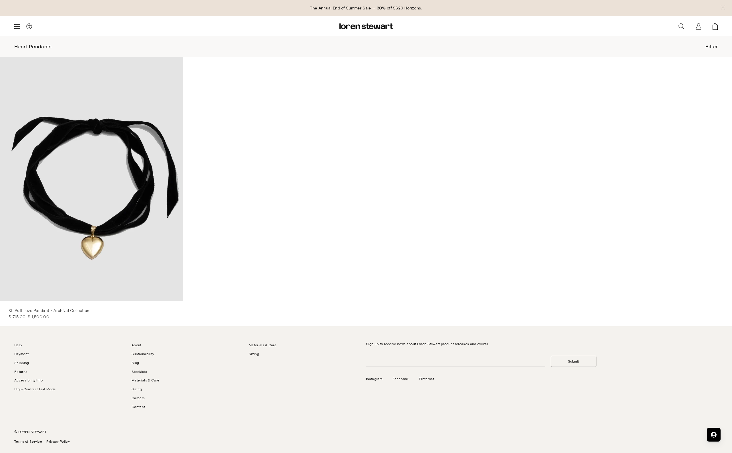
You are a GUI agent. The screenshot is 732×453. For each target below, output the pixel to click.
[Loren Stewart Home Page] (366, 26)
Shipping (21, 363)
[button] (723, 8)
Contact (138, 407)
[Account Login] (698, 26)
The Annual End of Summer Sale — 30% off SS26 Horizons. (366, 7)
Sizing (137, 389)
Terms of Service (28, 441)
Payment (21, 354)
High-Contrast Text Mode (34, 389)
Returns (20, 371)
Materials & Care (145, 380)
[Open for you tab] (714, 435)
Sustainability (143, 354)
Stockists (139, 371)
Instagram (374, 379)
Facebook (401, 379)
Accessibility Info (28, 380)
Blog (135, 363)
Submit (573, 361)
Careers (138, 398)
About (137, 345)
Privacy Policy (57, 441)
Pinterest (426, 379)
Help (18, 345)
